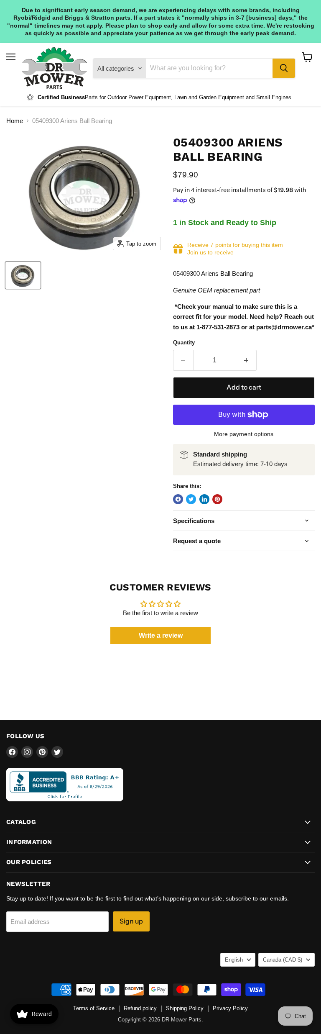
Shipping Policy (185, 1008)
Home (14, 120)
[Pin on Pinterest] (217, 499)
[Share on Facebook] (178, 499)
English (234, 960)
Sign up (131, 921)
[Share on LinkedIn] (204, 499)
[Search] (284, 68)
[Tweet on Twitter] (191, 499)
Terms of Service (94, 1008)
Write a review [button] (161, 635)
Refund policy (140, 1008)
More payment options (243, 434)
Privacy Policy (230, 1008)
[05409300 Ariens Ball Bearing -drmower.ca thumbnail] (23, 275)
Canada (282, 960)
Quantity (184, 342)
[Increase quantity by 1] (246, 360)
